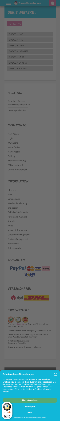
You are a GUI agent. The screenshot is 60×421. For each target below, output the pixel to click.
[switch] (7, 416)
